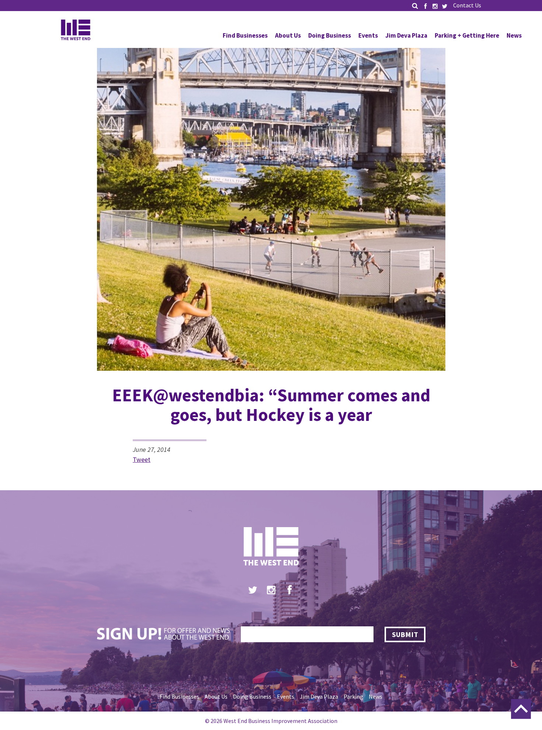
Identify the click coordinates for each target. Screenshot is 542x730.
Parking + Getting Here (467, 35)
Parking (353, 696)
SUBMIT (405, 634)
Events (368, 35)
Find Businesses (245, 35)
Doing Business (329, 35)
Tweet (141, 459)
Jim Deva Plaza (406, 35)
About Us (288, 35)
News (514, 35)
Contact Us (467, 5)
